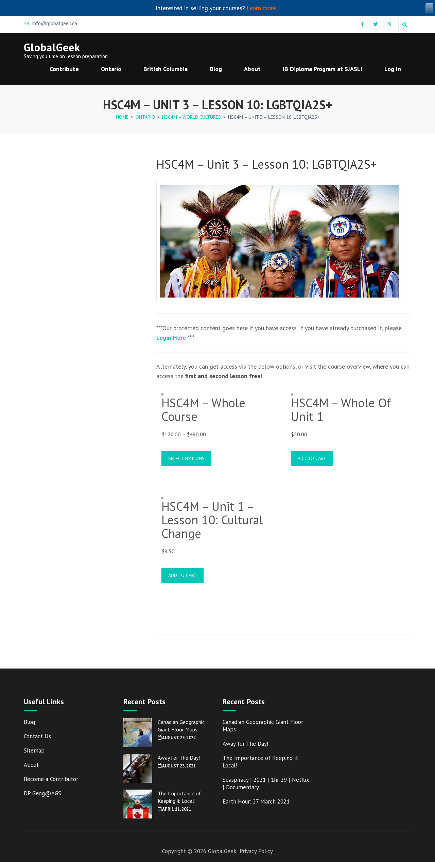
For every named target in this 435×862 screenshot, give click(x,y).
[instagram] (389, 24)
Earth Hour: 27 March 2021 (256, 801)
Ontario (111, 69)
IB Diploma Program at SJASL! (322, 69)
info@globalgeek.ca (54, 23)
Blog (216, 69)
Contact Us (37, 736)
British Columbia (165, 69)
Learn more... (263, 8)
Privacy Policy (256, 851)
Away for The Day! (179, 757)
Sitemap (34, 750)
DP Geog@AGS (42, 793)
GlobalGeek (52, 47)
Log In (392, 69)
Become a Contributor (51, 779)
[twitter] (375, 24)
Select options (186, 458)
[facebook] (362, 24)
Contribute (64, 69)
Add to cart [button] (312, 458)
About (252, 69)
